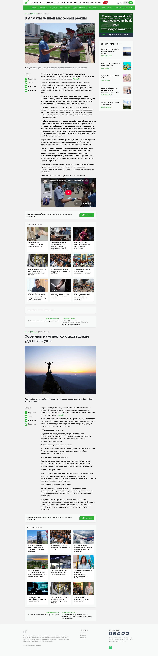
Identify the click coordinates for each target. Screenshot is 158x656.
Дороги (75, 8)
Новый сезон (64, 2)
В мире (109, 8)
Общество (82, 8)
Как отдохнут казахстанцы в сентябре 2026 (110, 64)
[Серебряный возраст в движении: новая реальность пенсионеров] (127, 90)
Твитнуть (31, 83)
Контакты (83, 635)
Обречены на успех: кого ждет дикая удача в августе (109, 51)
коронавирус (32, 310)
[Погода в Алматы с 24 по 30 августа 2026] (127, 104)
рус (130, 2)
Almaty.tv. (76, 79)
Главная (27, 14)
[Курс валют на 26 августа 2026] (127, 78)
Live (105, 2)
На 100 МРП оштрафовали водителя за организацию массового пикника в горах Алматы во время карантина (75, 322)
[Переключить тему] (121, 2)
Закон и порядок (65, 8)
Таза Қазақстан (53, 8)
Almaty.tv (62, 415)
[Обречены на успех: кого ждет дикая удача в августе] (127, 51)
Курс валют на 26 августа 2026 (110, 77)
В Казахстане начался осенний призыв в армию (43, 321)
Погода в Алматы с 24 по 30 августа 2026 (110, 103)
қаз (125, 2)
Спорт (103, 8)
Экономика (43, 8)
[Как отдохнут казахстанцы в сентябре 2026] (127, 65)
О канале (83, 633)
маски (40, 310)
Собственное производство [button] (49, 2)
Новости (35, 2)
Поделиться (32, 79)
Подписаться (88, 215)
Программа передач (77, 2)
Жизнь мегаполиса (93, 8)
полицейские (49, 310)
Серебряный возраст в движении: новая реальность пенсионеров (110, 90)
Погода (98, 2)
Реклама (83, 637)
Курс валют (90, 2)
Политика (34, 8)
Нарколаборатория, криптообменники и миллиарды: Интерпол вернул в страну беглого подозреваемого (77, 616)
